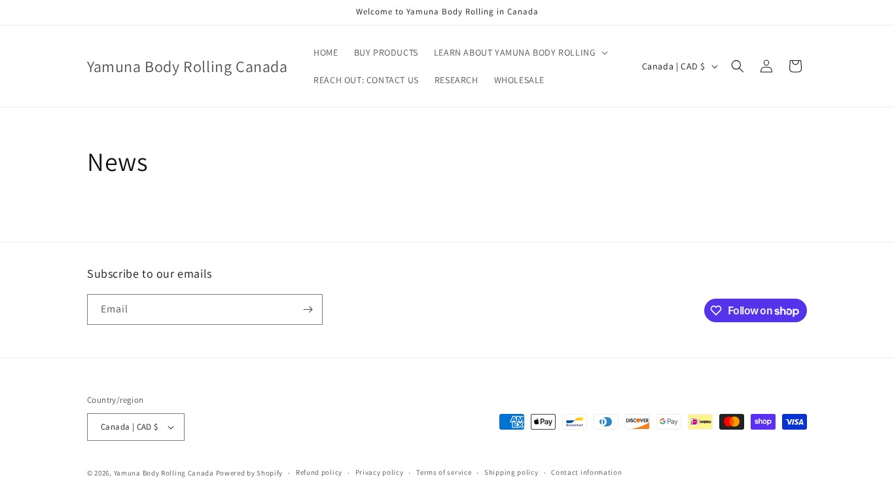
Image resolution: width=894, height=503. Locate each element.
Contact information (586, 472)
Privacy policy (379, 472)
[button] (520, 52)
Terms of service (443, 472)
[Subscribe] (307, 309)
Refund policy (319, 472)
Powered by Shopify (249, 472)
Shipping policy (511, 472)
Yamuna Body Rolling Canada (164, 472)
